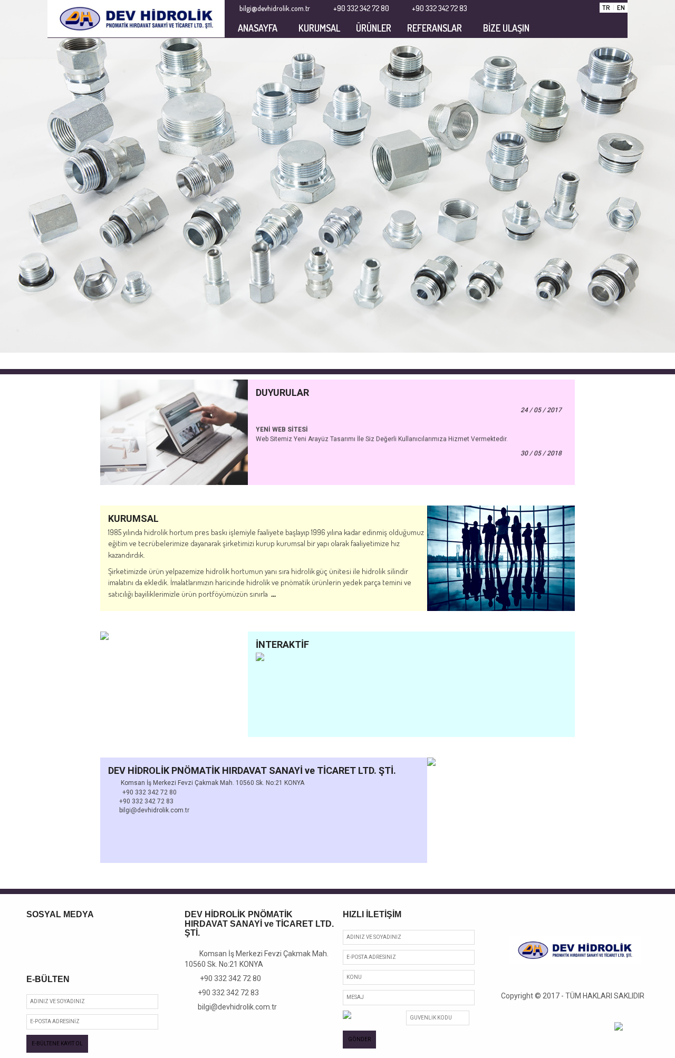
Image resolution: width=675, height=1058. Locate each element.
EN (621, 7)
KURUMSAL (319, 28)
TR (606, 7)
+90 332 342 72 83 (224, 992)
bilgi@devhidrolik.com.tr (233, 1007)
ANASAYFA (257, 28)
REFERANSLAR (434, 28)
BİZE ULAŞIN (506, 28)
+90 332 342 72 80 (226, 978)
